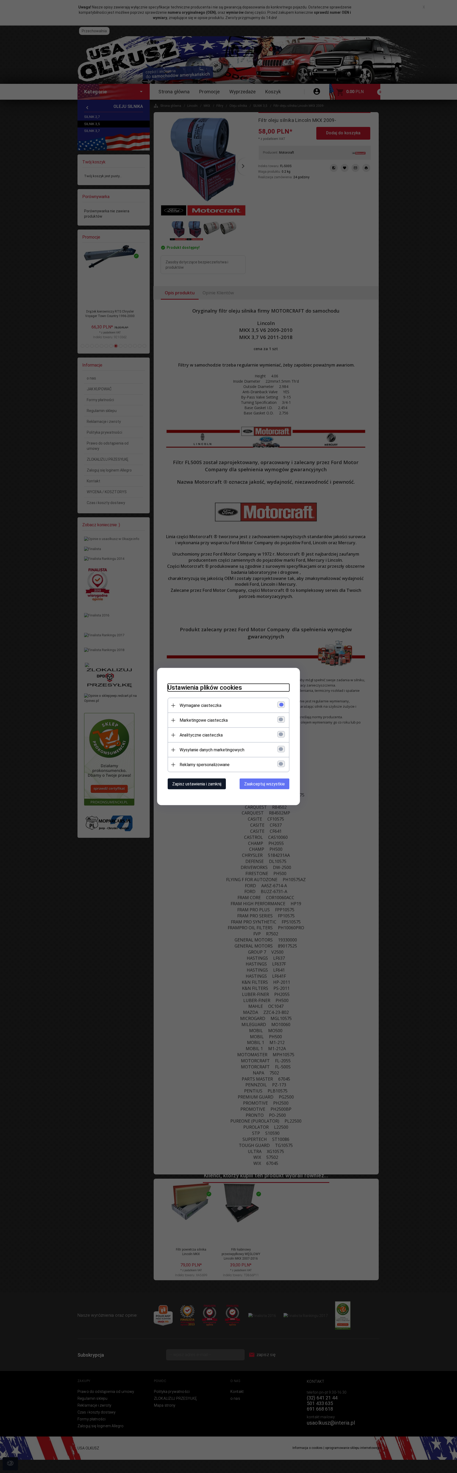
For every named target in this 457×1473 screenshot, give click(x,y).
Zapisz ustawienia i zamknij (196, 783)
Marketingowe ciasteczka (204, 720)
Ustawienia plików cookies (205, 687)
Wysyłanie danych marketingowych (212, 749)
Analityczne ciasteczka (201, 735)
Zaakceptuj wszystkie (264, 783)
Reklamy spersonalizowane (205, 764)
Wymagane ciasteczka (200, 705)
